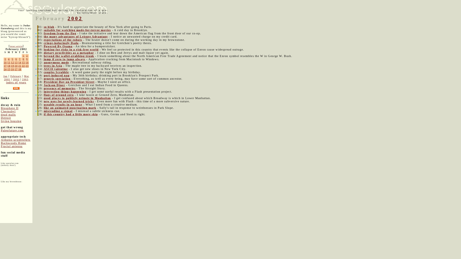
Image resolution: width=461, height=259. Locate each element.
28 (19, 69)
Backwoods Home (13, 143)
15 (23, 62)
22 (23, 66)
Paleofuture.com (12, 130)
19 (12, 66)
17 (5, 66)
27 (16, 69)
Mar (26, 76)
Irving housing (11, 121)
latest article (16, 46)
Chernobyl (8, 111)
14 (19, 62)
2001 (7, 79)
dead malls (8, 114)
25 (8, 69)
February (15, 76)
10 (5, 62)
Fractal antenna (12, 146)
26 (12, 69)
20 (16, 66)
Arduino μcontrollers (15, 139)
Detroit (6, 117)
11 (8, 62)
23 (27, 66)
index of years (16, 82)
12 (12, 62)
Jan (5, 76)
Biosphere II (9, 108)
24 (5, 69)
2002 (16, 79)
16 (27, 62)
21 (19, 66)
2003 (25, 79)
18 (8, 66)
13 (16, 62)
